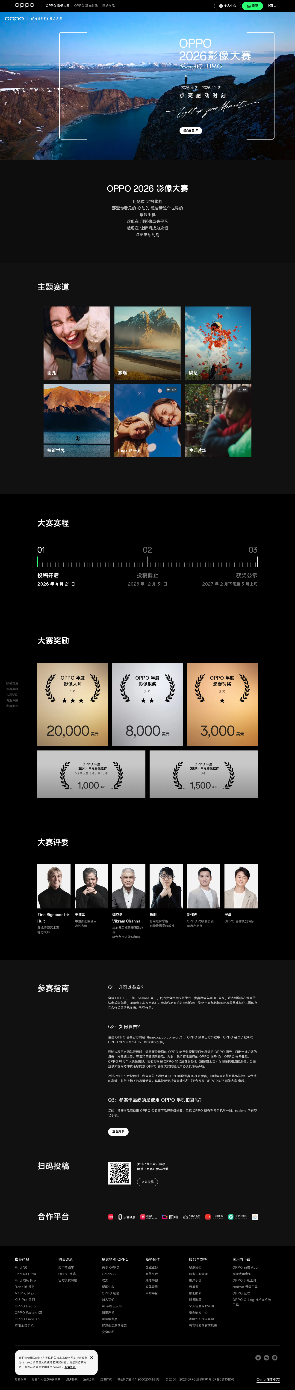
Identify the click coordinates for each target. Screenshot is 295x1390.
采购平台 (151, 1293)
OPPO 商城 (67, 1274)
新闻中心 (108, 1287)
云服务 (193, 1287)
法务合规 (89, 1379)
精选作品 (108, 6)
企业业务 (151, 1268)
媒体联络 (151, 1287)
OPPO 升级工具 (244, 1281)
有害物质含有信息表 (203, 1326)
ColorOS (109, 1274)
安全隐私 (108, 1332)
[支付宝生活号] (274, 1357)
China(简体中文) (268, 1380)
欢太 (105, 1281)
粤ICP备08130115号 (222, 1379)
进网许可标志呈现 (201, 1319)
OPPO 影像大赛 (58, 6)
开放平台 (151, 1274)
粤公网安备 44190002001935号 (138, 1379)
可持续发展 (110, 1319)
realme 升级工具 (245, 1287)
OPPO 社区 (110, 1293)
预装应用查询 (242, 1274)
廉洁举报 (151, 1281)
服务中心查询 (198, 1274)
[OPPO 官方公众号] (266, 1357)
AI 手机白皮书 (112, 1306)
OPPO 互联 (241, 1293)
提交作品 (57, 370)
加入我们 (108, 1300)
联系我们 (195, 1268)
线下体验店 (66, 1268)
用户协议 (72, 1379)
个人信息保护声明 (201, 1306)
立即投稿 (147, 1182)
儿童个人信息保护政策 (46, 1379)
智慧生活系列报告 (114, 1326)
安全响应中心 (198, 1313)
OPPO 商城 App (245, 1268)
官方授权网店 (67, 1281)
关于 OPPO (110, 1268)
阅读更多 (70, 1367)
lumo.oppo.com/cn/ (164, 1037)
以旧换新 (195, 1293)
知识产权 (108, 1313)
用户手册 (195, 1281)
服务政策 (195, 1300)
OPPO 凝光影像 (86, 6)
